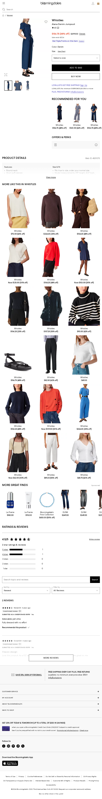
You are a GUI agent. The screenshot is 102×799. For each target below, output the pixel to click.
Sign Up (83, 85)
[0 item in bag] (98, 3)
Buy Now (76, 76)
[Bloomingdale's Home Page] (51, 3)
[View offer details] (76, 145)
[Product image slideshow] (26, 48)
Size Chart (61, 51)
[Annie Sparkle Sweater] (18, 306)
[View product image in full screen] (5, 74)
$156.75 (61, 33)
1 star (5, 568)
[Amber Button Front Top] (84, 452)
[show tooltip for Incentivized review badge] (19, 611)
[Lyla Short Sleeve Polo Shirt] (18, 257)
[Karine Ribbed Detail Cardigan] (51, 403)
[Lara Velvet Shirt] (51, 306)
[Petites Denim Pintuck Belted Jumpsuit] (94, 113)
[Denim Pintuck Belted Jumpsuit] (59, 113)
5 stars (5, 550)
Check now (84, 730)
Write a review (94, 539)
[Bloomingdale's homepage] (3, 15)
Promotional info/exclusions (67, 730)
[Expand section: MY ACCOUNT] (51, 698)
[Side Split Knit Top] (51, 257)
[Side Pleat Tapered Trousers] (51, 355)
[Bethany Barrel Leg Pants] (51, 452)
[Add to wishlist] (46, 22)
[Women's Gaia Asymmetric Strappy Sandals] (18, 355)
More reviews (51, 658)
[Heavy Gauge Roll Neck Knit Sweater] (51, 208)
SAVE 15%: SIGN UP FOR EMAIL (29, 675)
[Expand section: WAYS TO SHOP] (51, 710)
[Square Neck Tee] (18, 452)
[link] (59, 126)
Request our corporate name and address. (75, 789)
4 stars (5, 554)
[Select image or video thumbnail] (8, 86)
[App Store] (10, 763)
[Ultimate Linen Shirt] (84, 208)
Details (82, 34)
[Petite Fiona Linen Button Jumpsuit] (84, 403)
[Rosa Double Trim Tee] (84, 355)
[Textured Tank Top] (18, 208)
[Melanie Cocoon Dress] (84, 257)
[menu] (3, 3)
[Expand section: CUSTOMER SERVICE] (51, 691)
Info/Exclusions (77, 92)
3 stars (5, 559)
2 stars (5, 564)
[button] (26, 55)
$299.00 (74, 34)
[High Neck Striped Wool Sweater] (84, 306)
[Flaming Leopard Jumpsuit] (76, 113)
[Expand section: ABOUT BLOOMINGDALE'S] (51, 704)
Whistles (58, 20)
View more (51, 177)
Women (10, 15)
